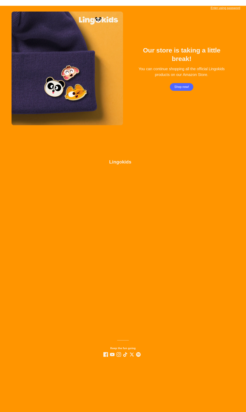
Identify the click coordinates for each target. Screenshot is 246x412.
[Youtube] (112, 354)
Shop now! (181, 86)
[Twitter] (132, 354)
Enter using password (225, 8)
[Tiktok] (125, 354)
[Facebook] (105, 354)
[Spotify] (138, 354)
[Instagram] (118, 354)
